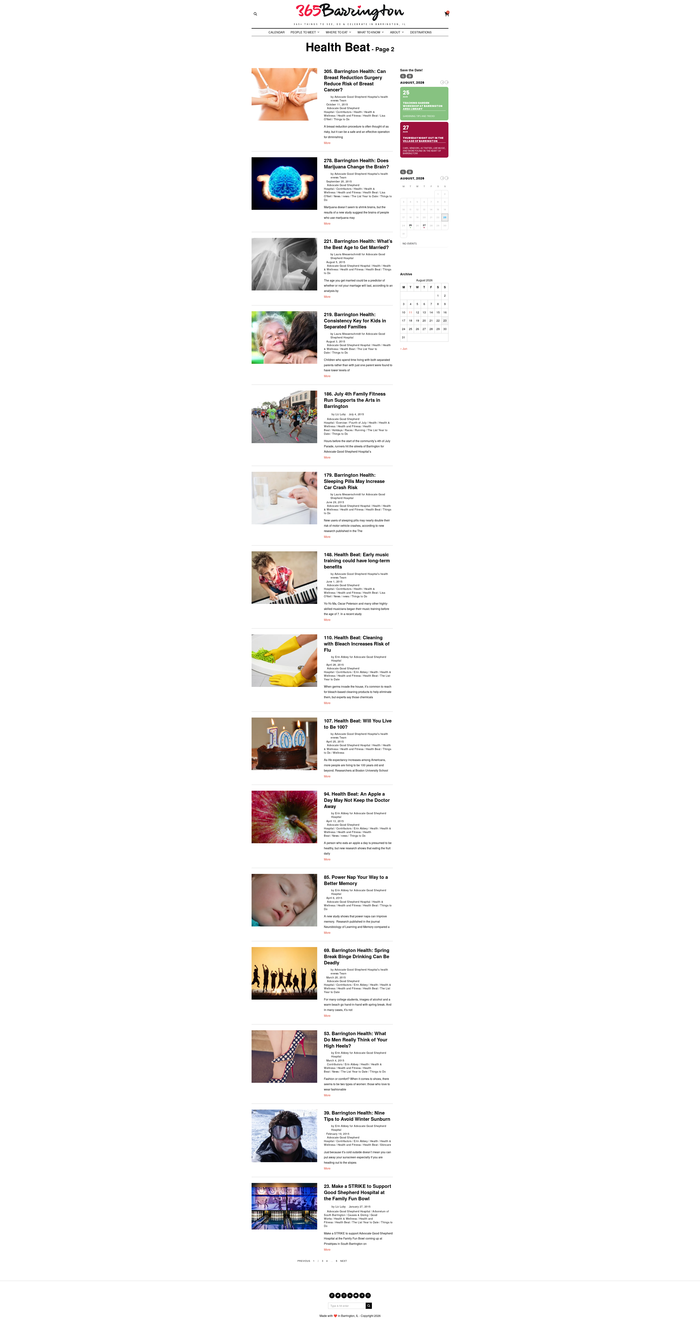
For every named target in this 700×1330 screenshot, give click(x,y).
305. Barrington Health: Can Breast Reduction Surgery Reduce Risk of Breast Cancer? (355, 80)
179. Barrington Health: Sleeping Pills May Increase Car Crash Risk (354, 481)
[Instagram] (344, 1295)
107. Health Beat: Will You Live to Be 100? (358, 723)
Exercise (341, 422)
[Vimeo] (362, 1295)
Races (349, 430)
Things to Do (342, 119)
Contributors (344, 112)
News (337, 196)
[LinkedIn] (350, 1295)
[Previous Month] (442, 82)
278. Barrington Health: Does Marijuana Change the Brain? (356, 163)
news (346, 196)
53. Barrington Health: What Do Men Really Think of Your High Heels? (355, 1039)
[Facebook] (332, 1295)
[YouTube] (356, 1295)
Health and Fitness (349, 115)
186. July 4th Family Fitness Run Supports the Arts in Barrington (355, 399)
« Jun (403, 348)
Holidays (337, 430)
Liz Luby (340, 414)
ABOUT (395, 32)
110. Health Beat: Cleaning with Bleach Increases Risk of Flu (357, 643)
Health (358, 112)
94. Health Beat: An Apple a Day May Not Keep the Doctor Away (357, 799)
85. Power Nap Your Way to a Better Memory (356, 880)
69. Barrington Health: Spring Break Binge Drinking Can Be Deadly (356, 956)
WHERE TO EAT (337, 32)
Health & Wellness (345, 1218)
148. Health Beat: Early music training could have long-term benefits (357, 560)
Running (360, 430)
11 (410, 312)
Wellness (338, 752)
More (327, 143)
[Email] (368, 1295)
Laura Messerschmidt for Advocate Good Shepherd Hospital (357, 256)
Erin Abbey (361, 672)
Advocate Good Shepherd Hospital (348, 265)
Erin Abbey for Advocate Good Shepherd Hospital (358, 658)
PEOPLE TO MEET (303, 32)
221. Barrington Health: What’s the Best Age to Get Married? (358, 244)
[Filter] (410, 76)
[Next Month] (446, 82)
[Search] (403, 76)
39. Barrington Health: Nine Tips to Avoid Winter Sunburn (357, 1115)
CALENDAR (277, 32)
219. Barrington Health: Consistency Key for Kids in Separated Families (355, 320)
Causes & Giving (358, 1215)
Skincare (385, 1144)
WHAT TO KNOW (368, 32)
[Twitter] (338, 1295)
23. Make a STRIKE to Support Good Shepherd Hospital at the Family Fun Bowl (357, 1192)
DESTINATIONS (421, 32)
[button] (369, 1306)
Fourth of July (357, 422)
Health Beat (370, 115)
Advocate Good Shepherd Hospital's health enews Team (359, 98)
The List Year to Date (364, 196)
